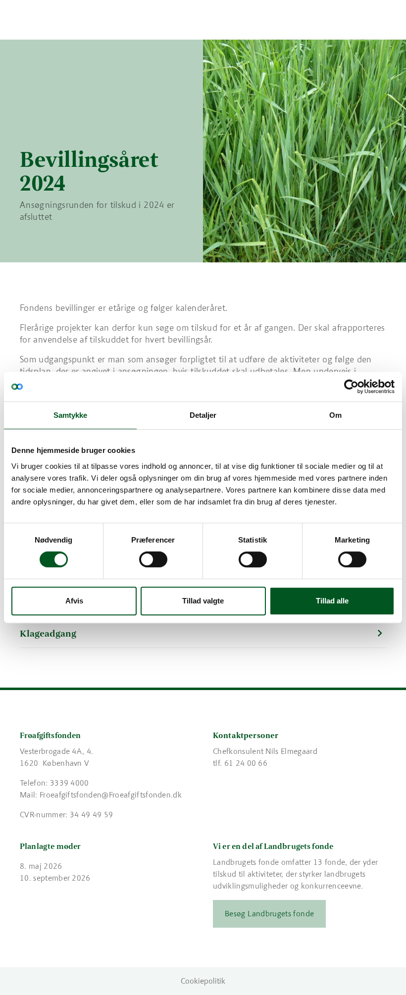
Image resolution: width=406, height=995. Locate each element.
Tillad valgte (203, 601)
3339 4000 (69, 783)
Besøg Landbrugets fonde (269, 913)
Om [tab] (335, 415)
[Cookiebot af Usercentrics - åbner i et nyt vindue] (351, 386)
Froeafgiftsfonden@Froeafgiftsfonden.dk (111, 794)
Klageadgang (48, 633)
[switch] (153, 559)
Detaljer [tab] (203, 415)
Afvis (74, 601)
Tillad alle (332, 601)
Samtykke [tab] (70, 415)
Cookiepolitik (203, 981)
